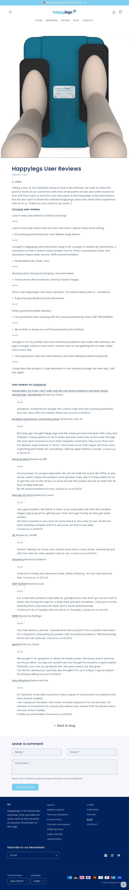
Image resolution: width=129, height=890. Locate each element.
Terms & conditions (57, 814)
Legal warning (54, 834)
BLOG (90, 819)
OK (13, 535)
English (37, 881)
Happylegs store (115, 883)
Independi (39, 384)
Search (51, 804)
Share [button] (18, 181)
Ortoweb (17, 209)
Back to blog (66, 725)
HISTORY (91, 814)
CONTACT (92, 824)
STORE (90, 804)
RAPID (15, 616)
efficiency (18, 559)
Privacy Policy (54, 819)
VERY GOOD (19, 583)
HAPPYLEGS (93, 809)
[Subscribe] (56, 855)
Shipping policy (55, 829)
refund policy (54, 839)
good (15, 644)
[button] (10, 12)
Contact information (58, 824)
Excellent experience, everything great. (36, 419)
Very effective (20, 680)
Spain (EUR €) (17, 881)
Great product (21, 459)
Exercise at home (22, 495)
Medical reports (55, 809)
